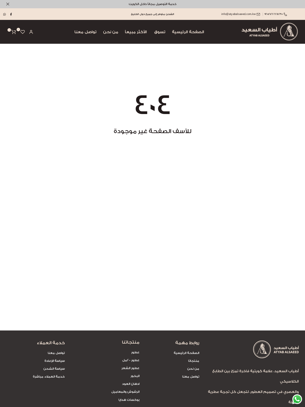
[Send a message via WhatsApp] (297, 399)
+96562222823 (274, 14)
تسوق (159, 32)
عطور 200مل (130, 360)
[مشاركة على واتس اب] (4, 14)
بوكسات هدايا (128, 400)
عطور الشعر (130, 368)
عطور (135, 352)
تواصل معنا (85, 32)
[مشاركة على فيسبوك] (11, 14)
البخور (135, 376)
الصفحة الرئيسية (188, 32)
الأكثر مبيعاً (136, 32)
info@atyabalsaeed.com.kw (238, 14)
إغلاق (297, 4)
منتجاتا (193, 361)
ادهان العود (130, 384)
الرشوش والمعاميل (125, 392)
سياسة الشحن (54, 369)
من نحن (110, 32)
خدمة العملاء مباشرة (49, 376)
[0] (22, 32)
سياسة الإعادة (54, 361)
